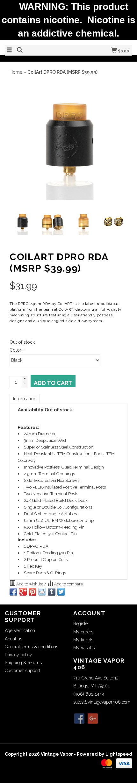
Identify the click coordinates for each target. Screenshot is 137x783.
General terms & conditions (31, 646)
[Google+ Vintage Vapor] (93, 718)
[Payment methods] (106, 763)
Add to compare (68, 584)
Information (24, 398)
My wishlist (84, 647)
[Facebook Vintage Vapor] (79, 718)
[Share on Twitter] (61, 592)
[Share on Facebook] (13, 592)
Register (81, 623)
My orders (83, 631)
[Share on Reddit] (42, 592)
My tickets (83, 639)
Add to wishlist (29, 584)
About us (13, 638)
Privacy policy (18, 654)
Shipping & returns (23, 662)
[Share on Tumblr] (51, 592)
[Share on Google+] (23, 592)
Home (16, 72)
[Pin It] (32, 592)
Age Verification (20, 630)
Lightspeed (118, 754)
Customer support (22, 670)
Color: (17, 350)
